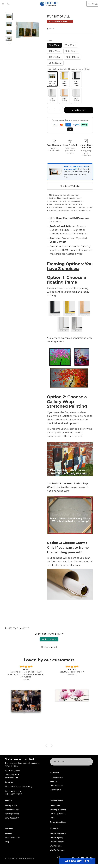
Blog (7, 842)
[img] (26, 666)
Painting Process (12, 814)
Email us (9, 782)
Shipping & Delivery (58, 810)
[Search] (8, 4)
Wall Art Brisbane (57, 842)
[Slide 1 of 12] (8, 16)
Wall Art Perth (56, 846)
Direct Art (14, 858)
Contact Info (55, 805)
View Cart (54, 781)
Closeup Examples (12, 810)
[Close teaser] (58, 857)
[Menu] (3, 4)
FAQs (52, 818)
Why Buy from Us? (13, 837)
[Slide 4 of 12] (8, 39)
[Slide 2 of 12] (8, 24)
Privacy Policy (11, 805)
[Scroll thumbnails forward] (9, 44)
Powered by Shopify (26, 858)
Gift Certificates (56, 785)
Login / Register (56, 777)
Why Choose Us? (12, 818)
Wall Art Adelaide (57, 850)
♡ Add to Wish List (70, 186)
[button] (77, 861)
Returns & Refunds (57, 814)
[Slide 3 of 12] (8, 32)
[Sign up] (89, 761)
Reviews (8, 833)
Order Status (55, 790)
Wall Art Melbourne (58, 833)
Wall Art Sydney (56, 837)
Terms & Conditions (58, 822)
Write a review (49, 639)
